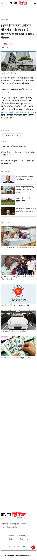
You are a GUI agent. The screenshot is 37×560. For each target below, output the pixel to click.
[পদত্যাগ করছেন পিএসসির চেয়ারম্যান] (18, 147)
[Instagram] (28, 546)
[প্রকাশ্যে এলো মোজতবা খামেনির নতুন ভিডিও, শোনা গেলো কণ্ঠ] (18, 211)
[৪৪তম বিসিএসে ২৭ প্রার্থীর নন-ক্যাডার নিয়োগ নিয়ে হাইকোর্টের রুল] (18, 163)
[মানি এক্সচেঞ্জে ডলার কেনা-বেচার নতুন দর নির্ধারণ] (18, 348)
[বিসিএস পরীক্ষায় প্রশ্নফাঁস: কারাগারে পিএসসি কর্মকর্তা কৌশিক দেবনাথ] (18, 155)
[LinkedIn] (24, 546)
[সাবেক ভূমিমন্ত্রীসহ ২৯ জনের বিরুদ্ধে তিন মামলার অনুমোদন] (18, 179)
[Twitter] (14, 546)
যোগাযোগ (5, 524)
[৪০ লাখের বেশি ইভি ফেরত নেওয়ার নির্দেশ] (18, 322)
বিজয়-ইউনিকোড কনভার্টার (9, 527)
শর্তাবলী (23, 524)
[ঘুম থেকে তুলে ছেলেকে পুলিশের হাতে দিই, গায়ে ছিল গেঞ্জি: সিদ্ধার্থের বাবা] (18, 269)
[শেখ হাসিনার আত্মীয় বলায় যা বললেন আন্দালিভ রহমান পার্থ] (18, 240)
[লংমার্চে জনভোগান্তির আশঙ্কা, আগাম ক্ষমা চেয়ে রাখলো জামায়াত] (18, 191)
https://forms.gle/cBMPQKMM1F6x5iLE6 (17, 112)
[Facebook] (9, 546)
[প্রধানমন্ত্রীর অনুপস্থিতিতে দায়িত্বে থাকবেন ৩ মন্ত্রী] (18, 296)
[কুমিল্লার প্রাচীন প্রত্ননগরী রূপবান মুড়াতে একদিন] (18, 201)
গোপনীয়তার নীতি (14, 524)
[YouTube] (19, 546)
